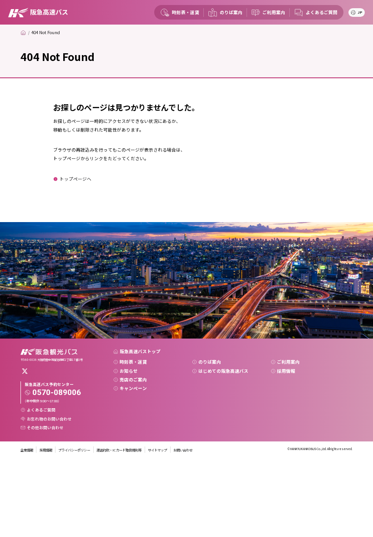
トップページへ (75, 179)
